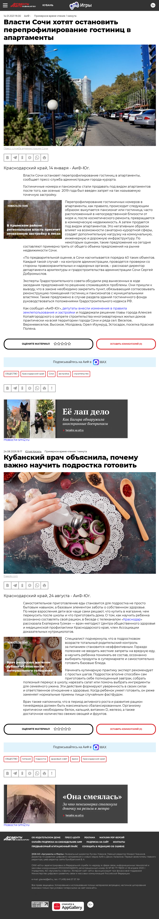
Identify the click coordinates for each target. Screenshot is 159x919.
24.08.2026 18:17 (13, 451)
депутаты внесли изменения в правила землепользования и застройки (75, 310)
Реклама (89, 837)
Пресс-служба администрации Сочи (26, 148)
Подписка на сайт (97, 842)
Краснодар (132, 619)
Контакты (119, 842)
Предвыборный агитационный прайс (55, 846)
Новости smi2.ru (16, 440)
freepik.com (11, 576)
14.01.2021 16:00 (12, 15)
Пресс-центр (72, 837)
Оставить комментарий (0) (126, 344)
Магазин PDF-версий (111, 837)
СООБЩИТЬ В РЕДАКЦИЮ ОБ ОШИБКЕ (103, 846)
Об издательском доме (46, 837)
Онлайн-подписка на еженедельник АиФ (57, 842)
